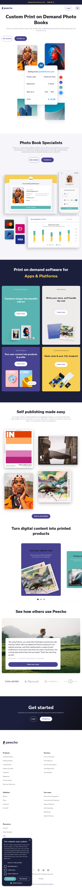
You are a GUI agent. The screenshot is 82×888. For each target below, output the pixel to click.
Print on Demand (49, 757)
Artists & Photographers (51, 796)
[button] (77, 8)
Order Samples (7, 832)
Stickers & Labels (8, 768)
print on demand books (29, 417)
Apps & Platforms (49, 804)
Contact (5, 828)
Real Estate (47, 812)
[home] (7, 8)
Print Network (48, 761)
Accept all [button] (10, 879)
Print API (5, 808)
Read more (7, 858)
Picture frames (7, 780)
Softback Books (8, 761)
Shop (4, 800)
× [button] (29, 840)
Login (68, 8)
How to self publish (41, 516)
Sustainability (48, 772)
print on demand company (45, 884)
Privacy (41, 878)
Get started (7, 38)
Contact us (21, 38)
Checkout (6, 804)
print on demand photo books (48, 28)
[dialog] (17, 862)
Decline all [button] (24, 879)
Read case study (33, 664)
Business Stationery (9, 784)
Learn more (21, 314)
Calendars (6, 772)
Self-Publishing (48, 808)
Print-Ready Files (49, 768)
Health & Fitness (49, 816)
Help (4, 836)
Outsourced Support (50, 764)
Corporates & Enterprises (51, 800)
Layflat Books (7, 764)
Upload (49, 2)
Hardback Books (8, 757)
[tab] (12, 681)
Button (5, 796)
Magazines (6, 776)
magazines (43, 417)
